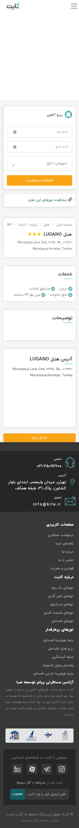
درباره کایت (64, 577)
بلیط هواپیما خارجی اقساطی (53, 673)
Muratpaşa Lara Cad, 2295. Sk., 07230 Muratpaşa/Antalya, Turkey (45, 245)
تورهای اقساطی (62, 621)
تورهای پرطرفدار (59, 629)
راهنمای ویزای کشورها (58, 665)
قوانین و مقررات (62, 568)
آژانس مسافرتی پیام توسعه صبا (45, 682)
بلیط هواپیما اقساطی (58, 640)
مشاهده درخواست (39, 180)
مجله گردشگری (63, 657)
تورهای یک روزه (62, 588)
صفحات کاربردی (60, 524)
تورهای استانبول (62, 604)
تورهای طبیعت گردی (59, 613)
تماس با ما (66, 560)
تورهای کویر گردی (61, 596)
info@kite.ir (47, 504)
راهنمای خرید (64, 543)
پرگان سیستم (30, 821)
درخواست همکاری (61, 535)
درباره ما (68, 552)
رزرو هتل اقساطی (61, 648)
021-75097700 (49, 466)
